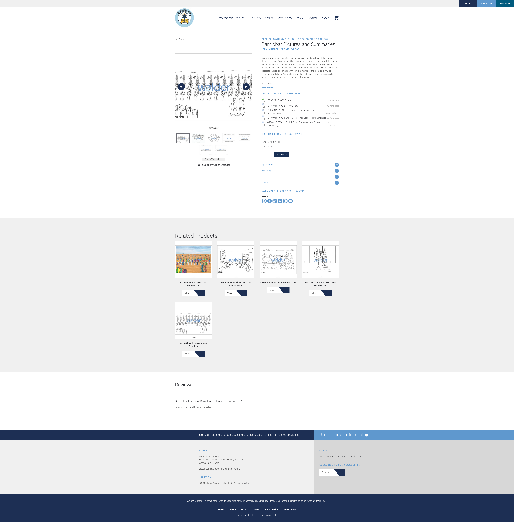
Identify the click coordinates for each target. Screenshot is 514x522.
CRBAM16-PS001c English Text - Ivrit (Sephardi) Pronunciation (297, 118)
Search (466, 3)
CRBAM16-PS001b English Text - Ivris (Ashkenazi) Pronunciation (291, 112)
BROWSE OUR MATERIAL (232, 17)
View (187, 293)
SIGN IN (312, 17)
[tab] (183, 138)
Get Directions (244, 483)
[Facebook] (264, 201)
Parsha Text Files (271, 142)
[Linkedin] (274, 201)
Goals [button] (265, 176)
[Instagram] (285, 201)
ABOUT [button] (300, 17)
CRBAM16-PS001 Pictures (280, 100)
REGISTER (326, 17)
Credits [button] (266, 182)
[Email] (290, 201)
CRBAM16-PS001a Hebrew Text (283, 106)
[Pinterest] (280, 201)
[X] (269, 201)
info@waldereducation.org (348, 456)
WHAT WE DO (285, 17)
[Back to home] (184, 17)
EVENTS (269, 17)
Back (181, 39)
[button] (181, 86)
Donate (503, 3)
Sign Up (325, 472)
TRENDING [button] (255, 17)
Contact (484, 3)
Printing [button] (266, 170)
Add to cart (281, 154)
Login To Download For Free (281, 93)
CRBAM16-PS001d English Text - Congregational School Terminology (293, 124)
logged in (191, 407)
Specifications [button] (270, 164)
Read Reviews (268, 88)
